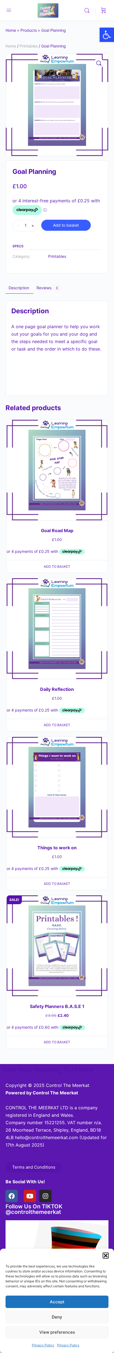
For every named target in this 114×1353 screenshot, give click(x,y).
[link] (107, 35)
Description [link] (19, 287)
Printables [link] (29, 46)
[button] (105, 1255)
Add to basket (66, 225)
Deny (57, 1317)
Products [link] (28, 30)
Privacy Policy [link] (43, 1345)
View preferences (57, 1332)
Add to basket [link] (57, 566)
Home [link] (11, 30)
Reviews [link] (47, 287)
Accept (57, 1301)
